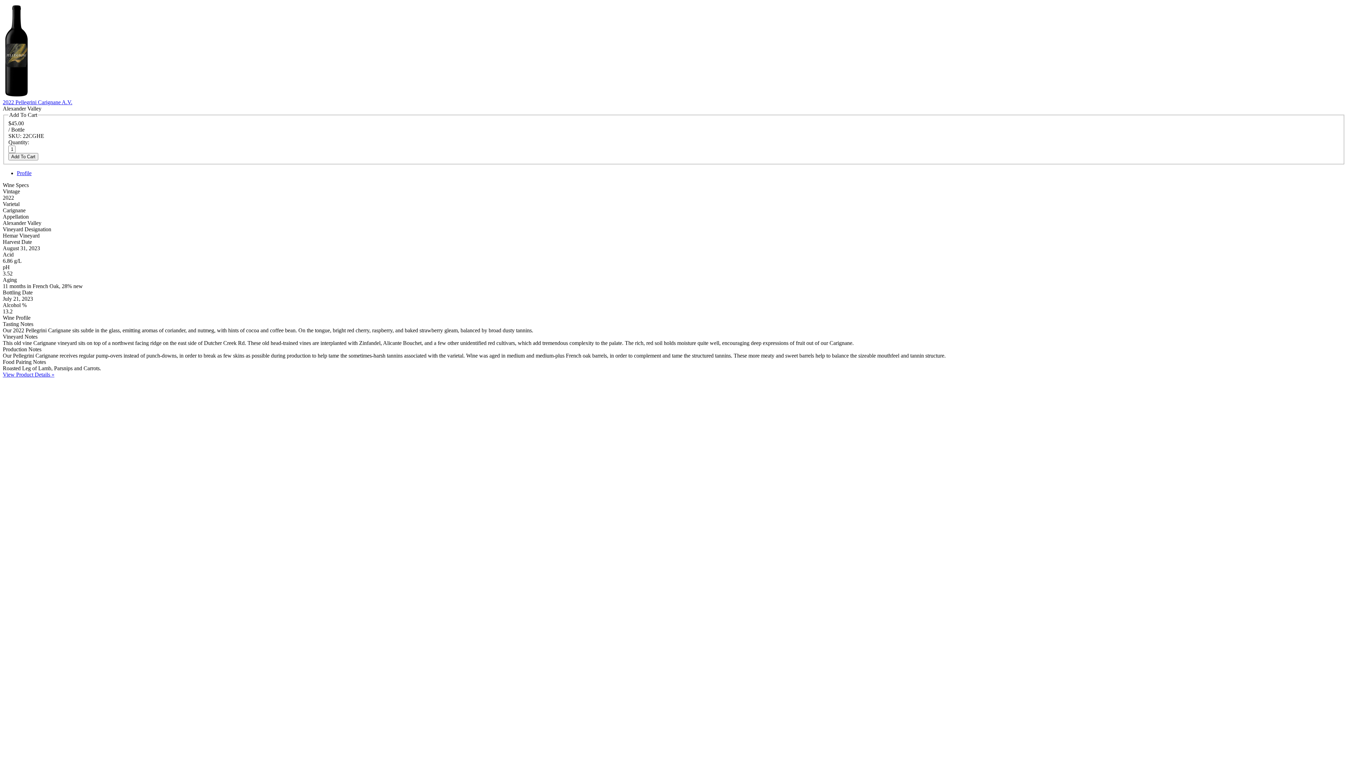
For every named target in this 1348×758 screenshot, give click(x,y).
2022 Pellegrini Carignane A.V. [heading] (37, 102)
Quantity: (18, 142)
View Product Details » (28, 375)
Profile (24, 173)
